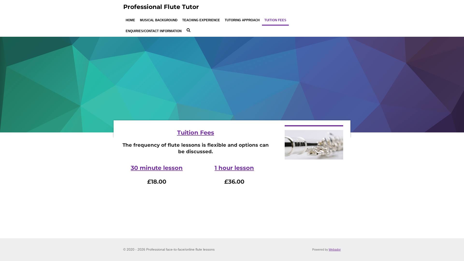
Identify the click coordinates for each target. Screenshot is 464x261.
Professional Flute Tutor (161, 6)
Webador (335, 249)
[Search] (188, 30)
